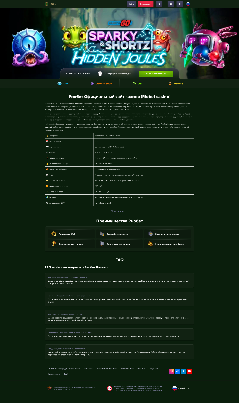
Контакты (88, 368)
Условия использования (133, 368)
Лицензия (153, 368)
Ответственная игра (107, 368)
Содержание (54, 374)
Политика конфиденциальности (64, 368)
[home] (51, 4)
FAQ (66, 374)
